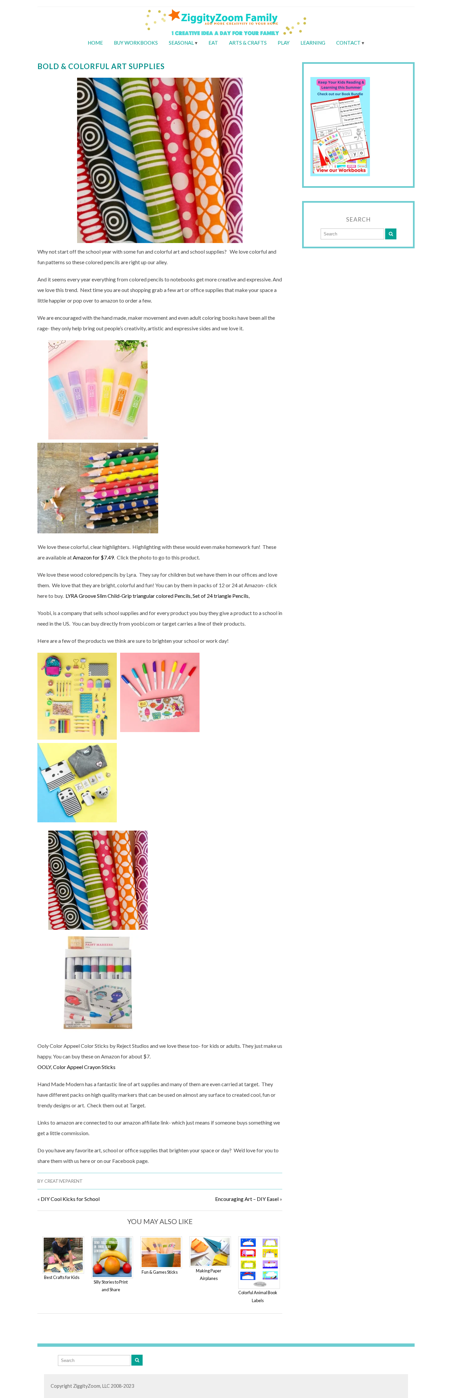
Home (95, 43)
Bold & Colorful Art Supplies (101, 66)
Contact (348, 43)
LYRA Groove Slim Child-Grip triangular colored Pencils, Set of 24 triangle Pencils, (158, 596)
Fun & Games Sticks (160, 1272)
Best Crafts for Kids (61, 1277)
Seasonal (181, 43)
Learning (312, 43)
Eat (213, 43)
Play (284, 43)
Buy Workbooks (136, 43)
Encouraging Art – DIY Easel (247, 1199)
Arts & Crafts (248, 43)
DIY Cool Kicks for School (70, 1199)
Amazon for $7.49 (93, 557)
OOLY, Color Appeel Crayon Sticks (76, 1067)
